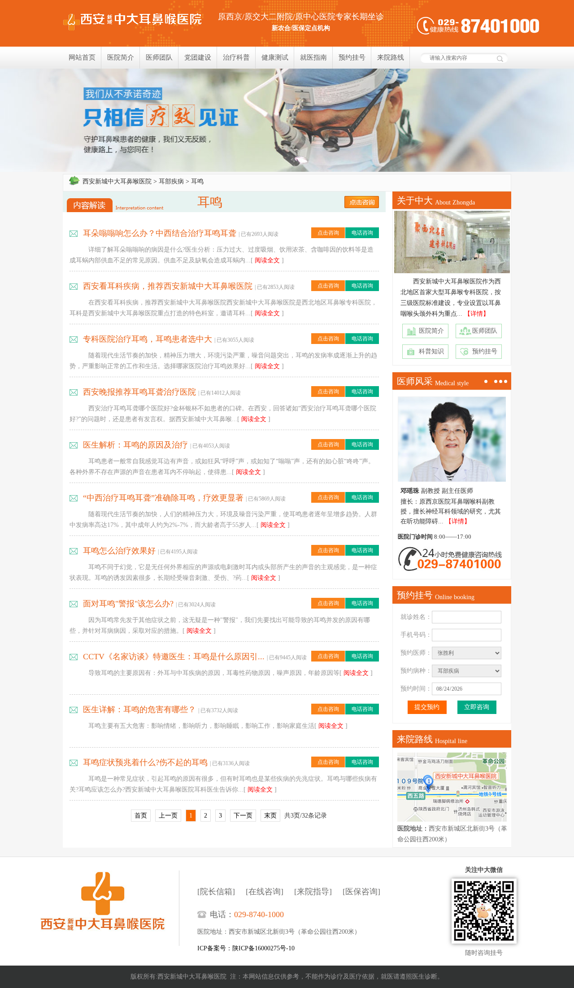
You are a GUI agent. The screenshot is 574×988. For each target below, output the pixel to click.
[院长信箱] (216, 891)
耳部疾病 (171, 181)
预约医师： (416, 652)
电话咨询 (362, 233)
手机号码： (416, 634)
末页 (270, 815)
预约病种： (416, 670)
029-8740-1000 (259, 914)
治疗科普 (236, 57)
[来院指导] (313, 891)
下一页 (243, 815)
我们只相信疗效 (287, 120)
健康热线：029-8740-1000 (478, 26)
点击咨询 (328, 233)
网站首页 (82, 57)
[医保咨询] (361, 891)
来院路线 (390, 57)
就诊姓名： (416, 617)
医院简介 (120, 57)
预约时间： (416, 688)
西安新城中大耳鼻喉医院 (117, 181)
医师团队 (159, 57)
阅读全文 (267, 260)
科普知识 (431, 351)
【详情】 (476, 313)
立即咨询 (476, 707)
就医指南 (313, 57)
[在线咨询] (264, 891)
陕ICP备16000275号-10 (263, 948)
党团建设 (197, 57)
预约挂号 (352, 57)
